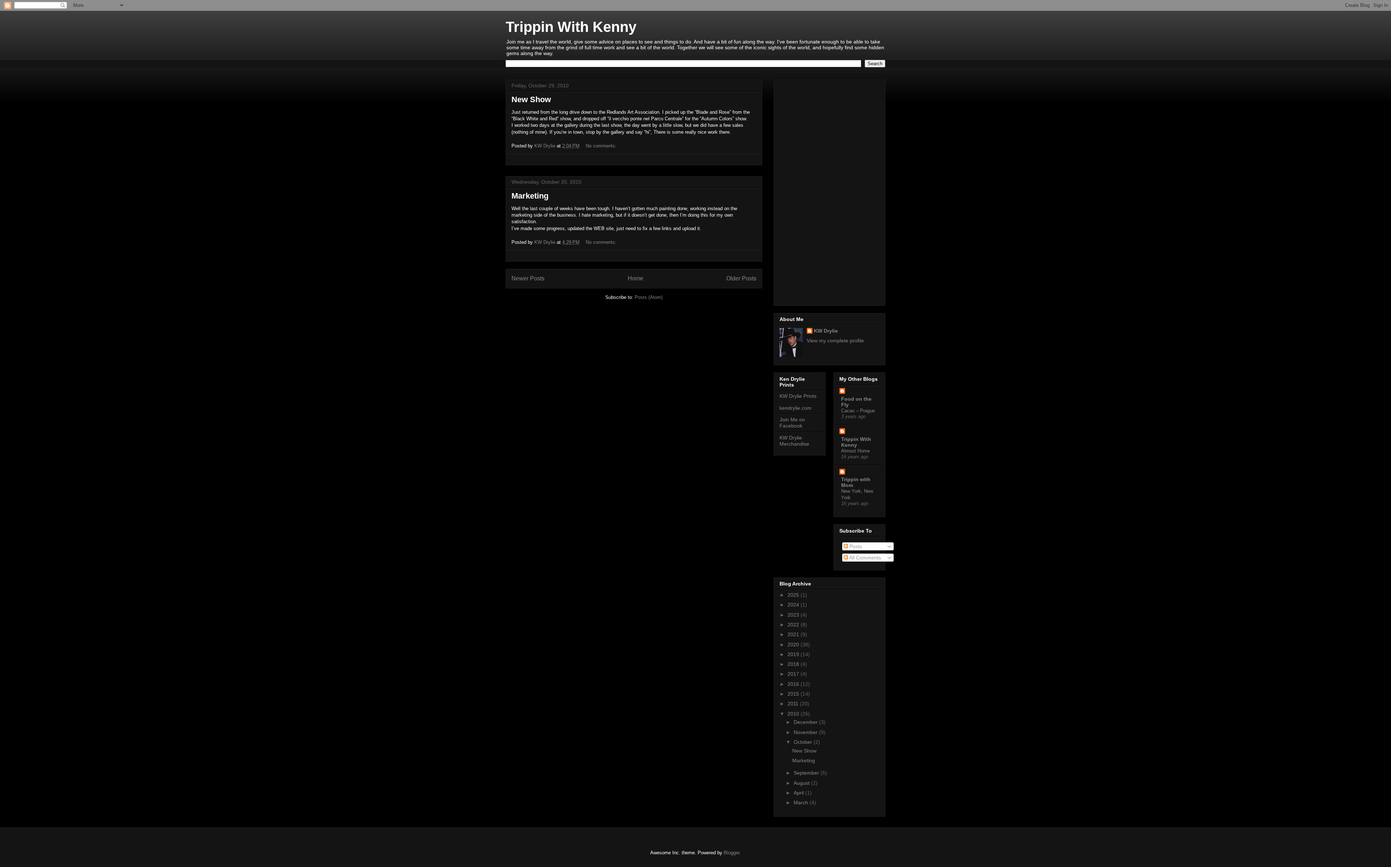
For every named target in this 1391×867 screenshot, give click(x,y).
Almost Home (855, 451)
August (802, 783)
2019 (794, 654)
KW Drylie (826, 331)
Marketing (529, 195)
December (806, 722)
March (802, 802)
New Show (531, 99)
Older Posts (741, 278)
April (799, 793)
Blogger (731, 852)
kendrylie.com (795, 408)
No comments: (602, 146)
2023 (794, 615)
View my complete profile (835, 340)
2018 (794, 664)
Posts (855, 546)
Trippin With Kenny (571, 27)
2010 (794, 714)
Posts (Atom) (649, 297)
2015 (794, 694)
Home (635, 278)
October (804, 742)
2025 (794, 595)
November (806, 732)
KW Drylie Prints (798, 396)
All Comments (864, 557)
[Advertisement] (830, 191)
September (807, 773)
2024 (794, 605)
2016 (794, 684)
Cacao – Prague (858, 410)
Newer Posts (527, 278)
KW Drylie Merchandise (794, 441)
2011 (794, 703)
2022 (794, 625)
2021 (794, 634)
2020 (794, 644)
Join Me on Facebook (792, 423)
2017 (794, 674)
